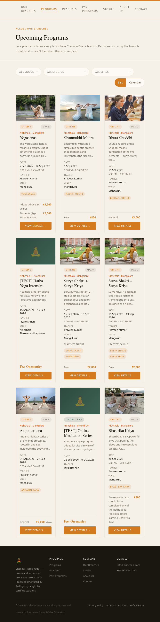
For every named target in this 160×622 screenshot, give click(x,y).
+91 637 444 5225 (126, 570)
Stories (108, 9)
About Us (124, 9)
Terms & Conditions (116, 605)
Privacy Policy (96, 605)
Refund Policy (137, 605)
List (120, 82)
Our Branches (28, 9)
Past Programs (90, 9)
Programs (49, 9)
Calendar (135, 82)
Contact (141, 9)
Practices (69, 9)
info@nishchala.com (128, 565)
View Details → (35, 225)
